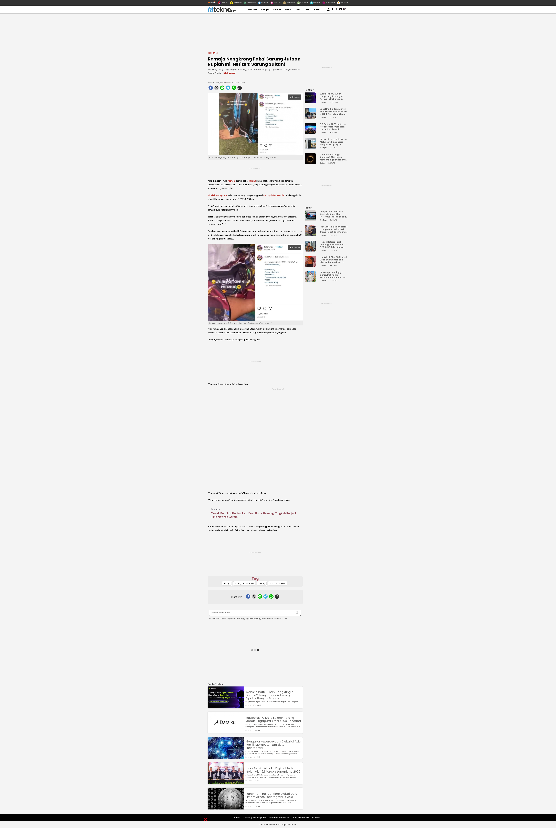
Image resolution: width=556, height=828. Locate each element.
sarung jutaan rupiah (274, 195)
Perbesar (296, 97)
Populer (309, 90)
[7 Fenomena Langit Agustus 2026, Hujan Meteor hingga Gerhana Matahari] (310, 163)
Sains (288, 9)
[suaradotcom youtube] (340, 10)
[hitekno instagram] (344, 10)
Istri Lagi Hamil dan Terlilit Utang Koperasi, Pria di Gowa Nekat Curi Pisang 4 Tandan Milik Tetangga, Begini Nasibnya (334, 229)
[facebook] (211, 89)
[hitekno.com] (222, 11)
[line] (222, 89)
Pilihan (308, 207)
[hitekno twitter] (336, 10)
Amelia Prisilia (214, 73)
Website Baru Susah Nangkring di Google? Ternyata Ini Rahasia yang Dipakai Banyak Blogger (271, 695)
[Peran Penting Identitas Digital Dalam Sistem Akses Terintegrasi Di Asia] (226, 808)
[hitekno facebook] (332, 10)
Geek (297, 9)
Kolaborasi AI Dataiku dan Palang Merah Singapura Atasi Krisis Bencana (273, 719)
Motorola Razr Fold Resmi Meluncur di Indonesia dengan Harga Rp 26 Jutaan (333, 142)
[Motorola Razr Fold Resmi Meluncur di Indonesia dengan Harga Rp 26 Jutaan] (310, 147)
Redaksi (236, 817)
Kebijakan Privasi (301, 817)
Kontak (247, 817)
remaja (231, 180)
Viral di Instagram (217, 195)
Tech (307, 9)
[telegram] (228, 89)
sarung (252, 180)
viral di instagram (278, 583)
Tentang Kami (259, 817)
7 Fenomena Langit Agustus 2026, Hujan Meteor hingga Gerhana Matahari (333, 157)
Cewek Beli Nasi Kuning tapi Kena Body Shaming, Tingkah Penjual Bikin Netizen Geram (253, 515)
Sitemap (316, 817)
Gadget (265, 9)
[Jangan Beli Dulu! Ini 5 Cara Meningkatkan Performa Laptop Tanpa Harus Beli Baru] (310, 220)
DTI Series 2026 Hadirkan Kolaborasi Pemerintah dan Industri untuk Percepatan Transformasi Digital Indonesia (333, 127)
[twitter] (216, 89)
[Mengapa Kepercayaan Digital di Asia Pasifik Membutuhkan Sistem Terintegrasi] (226, 757)
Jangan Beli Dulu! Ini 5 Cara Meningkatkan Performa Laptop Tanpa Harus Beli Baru (333, 214)
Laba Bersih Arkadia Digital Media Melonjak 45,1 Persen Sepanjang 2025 (272, 770)
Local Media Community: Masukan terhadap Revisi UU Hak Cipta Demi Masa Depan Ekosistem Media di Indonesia (333, 111)
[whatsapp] (234, 89)
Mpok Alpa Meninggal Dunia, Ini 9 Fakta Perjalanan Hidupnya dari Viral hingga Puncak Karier (333, 275)
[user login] (328, 10)
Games (277, 9)
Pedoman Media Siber (279, 817)
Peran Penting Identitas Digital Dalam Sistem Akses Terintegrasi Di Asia (272, 795)
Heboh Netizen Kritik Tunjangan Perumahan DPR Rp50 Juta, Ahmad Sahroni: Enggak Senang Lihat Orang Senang (333, 244)
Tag (255, 578)
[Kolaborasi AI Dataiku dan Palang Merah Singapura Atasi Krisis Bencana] (226, 732)
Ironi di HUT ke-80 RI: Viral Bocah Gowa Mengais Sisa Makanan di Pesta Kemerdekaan (333, 260)
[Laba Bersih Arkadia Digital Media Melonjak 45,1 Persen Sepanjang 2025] (226, 783)
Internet (252, 9)
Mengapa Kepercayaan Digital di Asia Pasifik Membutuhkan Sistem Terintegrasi (273, 744)
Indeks (317, 9)
